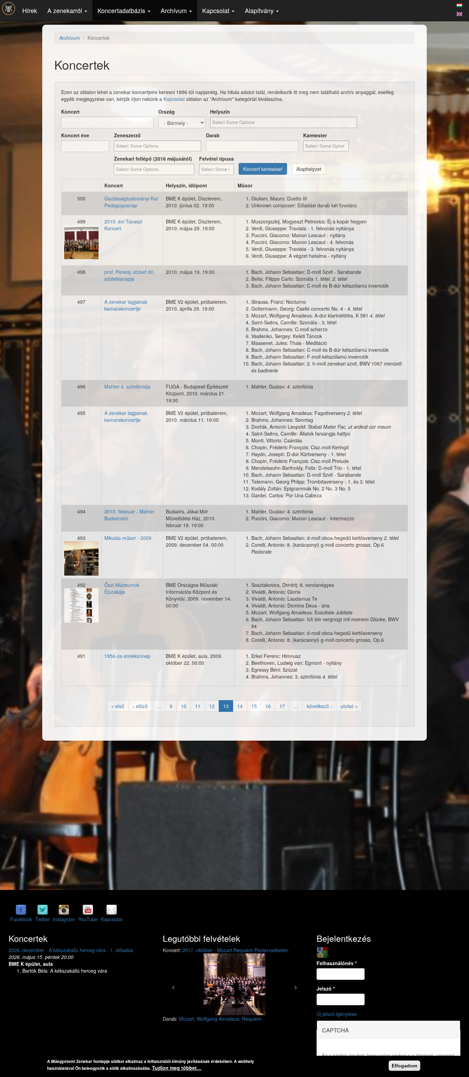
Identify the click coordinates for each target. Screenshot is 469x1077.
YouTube (88, 919)
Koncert (70, 111)
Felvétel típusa (216, 158)
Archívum (174, 10)
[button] (173, 984)
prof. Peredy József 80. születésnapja (129, 275)
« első (117, 706)
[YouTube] (87, 909)
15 (254, 706)
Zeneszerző (127, 135)
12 (212, 706)
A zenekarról (65, 10)
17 (282, 706)
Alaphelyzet (308, 168)
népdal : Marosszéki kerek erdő (213, 1018)
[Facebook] (20, 909)
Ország (166, 111)
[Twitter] (42, 909)
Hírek (29, 10)
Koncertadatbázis (122, 10)
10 (183, 706)
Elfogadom (404, 1065)
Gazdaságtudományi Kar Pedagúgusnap (131, 202)
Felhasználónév (337, 963)
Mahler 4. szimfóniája (127, 386)
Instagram (64, 919)
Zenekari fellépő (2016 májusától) (153, 158)
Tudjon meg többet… (177, 1067)
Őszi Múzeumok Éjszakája (121, 588)
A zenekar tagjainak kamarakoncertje (125, 305)
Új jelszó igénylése (337, 1013)
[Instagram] (63, 909)
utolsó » (349, 706)
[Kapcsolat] (111, 909)
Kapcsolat (216, 10)
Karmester (315, 135)
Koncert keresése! (263, 168)
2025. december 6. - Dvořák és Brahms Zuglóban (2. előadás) (76, 950)
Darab (213, 135)
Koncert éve (75, 135)
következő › (319, 706)
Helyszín (220, 111)
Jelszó (326, 988)
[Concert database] (459, 13)
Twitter (42, 919)
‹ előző (140, 706)
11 (198, 706)
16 (268, 706)
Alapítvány (260, 10)
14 (240, 706)
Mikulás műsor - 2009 (127, 537)
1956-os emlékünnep (127, 655)
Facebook (21, 919)
